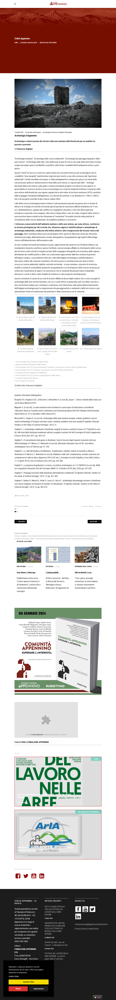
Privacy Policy (80, 928)
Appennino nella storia (83, 566)
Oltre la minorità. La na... (84, 572)
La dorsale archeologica (28, 43)
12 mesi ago (30, 566)
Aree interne (21, 566)
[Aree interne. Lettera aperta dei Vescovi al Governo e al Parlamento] (29, 555)
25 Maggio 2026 (22, 856)
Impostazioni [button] (39, 989)
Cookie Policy (93, 928)
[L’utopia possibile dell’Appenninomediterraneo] (58, 555)
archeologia (47, 132)
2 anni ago (95, 566)
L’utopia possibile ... (53, 572)
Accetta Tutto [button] (28, 982)
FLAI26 (96, 759)
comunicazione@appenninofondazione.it (91, 924)
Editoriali (49, 566)
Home (16, 43)
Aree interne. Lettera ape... (27, 572)
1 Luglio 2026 (22, 803)
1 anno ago (57, 566)
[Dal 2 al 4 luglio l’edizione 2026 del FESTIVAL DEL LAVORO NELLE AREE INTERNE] (58, 781)
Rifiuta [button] (18, 989)
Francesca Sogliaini (57, 132)
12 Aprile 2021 (19, 132)
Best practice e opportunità (88, 812)
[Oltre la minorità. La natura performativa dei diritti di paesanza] (87, 555)
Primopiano (68, 132)
